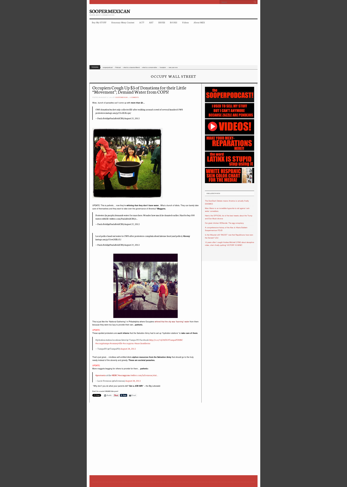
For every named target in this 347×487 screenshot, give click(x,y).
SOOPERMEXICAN (109, 10)
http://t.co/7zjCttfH (158, 339)
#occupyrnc (128, 343)
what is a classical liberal (131, 67)
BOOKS (173, 22)
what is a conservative (149, 67)
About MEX (199, 22)
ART (151, 22)
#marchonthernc (142, 343)
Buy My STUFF (99, 22)
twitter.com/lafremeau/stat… (144, 375)
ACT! (141, 22)
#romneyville (116, 343)
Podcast (118, 67)
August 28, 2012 (128, 348)
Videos (185, 22)
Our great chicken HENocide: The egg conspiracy (224, 223)
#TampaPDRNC (175, 339)
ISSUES (161, 22)
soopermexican (121, 97)
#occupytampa (102, 343)
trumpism (163, 67)
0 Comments (134, 97)
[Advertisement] (173, 46)
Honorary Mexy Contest (122, 22)
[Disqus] (145, 436)
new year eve (173, 67)
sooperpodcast (108, 67)
